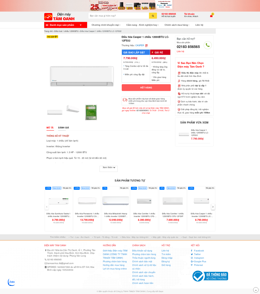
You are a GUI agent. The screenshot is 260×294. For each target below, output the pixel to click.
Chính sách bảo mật (142, 261)
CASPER (139, 45)
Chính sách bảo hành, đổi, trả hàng (143, 277)
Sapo (161, 291)
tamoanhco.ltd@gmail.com (60, 263)
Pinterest (198, 264)
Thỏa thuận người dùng (143, 257)
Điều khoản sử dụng (142, 250)
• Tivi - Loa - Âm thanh (79, 237)
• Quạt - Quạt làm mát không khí (196, 237)
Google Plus (199, 261)
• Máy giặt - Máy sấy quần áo (164, 237)
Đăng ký (166, 261)
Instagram (198, 257)
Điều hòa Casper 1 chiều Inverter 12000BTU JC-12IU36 (201, 216)
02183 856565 (169, 13)
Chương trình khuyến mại (106, 24)
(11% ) (137, 62)
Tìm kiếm (166, 254)
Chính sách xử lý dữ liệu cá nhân (144, 266)
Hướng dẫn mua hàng (114, 264)
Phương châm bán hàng (115, 261)
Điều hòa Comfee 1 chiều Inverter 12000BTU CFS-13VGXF (144, 216)
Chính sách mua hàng (177, 24)
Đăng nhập (167, 257)
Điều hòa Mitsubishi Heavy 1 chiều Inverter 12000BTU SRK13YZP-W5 (115, 216)
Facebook (198, 250)
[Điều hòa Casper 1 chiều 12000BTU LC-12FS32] (184, 134)
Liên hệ (199, 24)
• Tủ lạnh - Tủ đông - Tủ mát (105, 237)
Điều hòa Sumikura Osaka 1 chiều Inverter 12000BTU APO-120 (58, 216)
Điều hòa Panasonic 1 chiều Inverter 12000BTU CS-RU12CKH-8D (87, 216)
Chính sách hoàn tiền (142, 283)
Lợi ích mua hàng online (115, 268)
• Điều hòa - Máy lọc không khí (134, 237)
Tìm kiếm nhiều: (58, 237)
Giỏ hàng (166, 264)
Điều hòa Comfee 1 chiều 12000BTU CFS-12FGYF (173, 214)
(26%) (165, 62)
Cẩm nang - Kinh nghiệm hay (142, 24)
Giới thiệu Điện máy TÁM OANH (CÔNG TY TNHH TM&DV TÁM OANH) (115, 254)
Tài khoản (189, 13)
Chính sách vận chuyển (143, 272)
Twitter (197, 254)
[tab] (49, 128)
